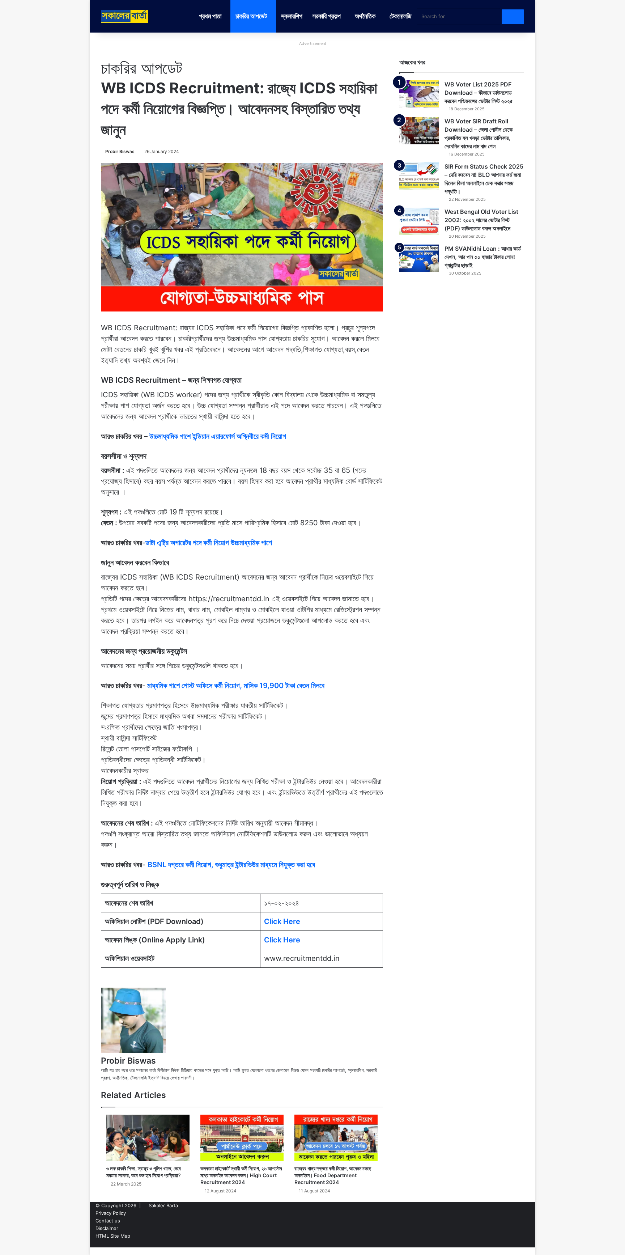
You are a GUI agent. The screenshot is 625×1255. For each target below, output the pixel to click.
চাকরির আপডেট (251, 16)
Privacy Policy (110, 1213)
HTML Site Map (112, 1236)
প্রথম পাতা (210, 16)
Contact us (107, 1221)
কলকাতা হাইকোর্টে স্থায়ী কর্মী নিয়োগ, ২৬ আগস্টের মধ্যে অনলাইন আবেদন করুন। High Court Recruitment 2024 (241, 1175)
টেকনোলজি (401, 16)
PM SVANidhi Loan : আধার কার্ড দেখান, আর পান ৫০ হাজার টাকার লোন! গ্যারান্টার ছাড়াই (483, 257)
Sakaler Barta (163, 1205)
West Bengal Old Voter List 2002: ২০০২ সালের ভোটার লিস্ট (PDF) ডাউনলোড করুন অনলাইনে (481, 220)
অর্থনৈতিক (365, 16)
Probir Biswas (120, 151)
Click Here (282, 921)
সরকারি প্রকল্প (326, 16)
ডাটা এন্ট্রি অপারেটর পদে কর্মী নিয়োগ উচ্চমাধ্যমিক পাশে (208, 542)
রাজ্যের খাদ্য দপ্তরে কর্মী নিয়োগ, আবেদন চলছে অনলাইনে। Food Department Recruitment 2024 (332, 1175)
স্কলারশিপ (291, 16)
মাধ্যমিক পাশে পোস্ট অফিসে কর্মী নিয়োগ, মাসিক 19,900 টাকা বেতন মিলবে (235, 685)
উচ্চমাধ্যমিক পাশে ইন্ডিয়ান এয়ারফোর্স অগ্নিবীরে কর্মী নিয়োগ (217, 436)
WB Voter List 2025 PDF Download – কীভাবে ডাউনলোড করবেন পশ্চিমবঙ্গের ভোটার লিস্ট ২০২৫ (479, 93)
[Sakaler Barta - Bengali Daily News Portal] (124, 16)
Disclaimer (106, 1228)
